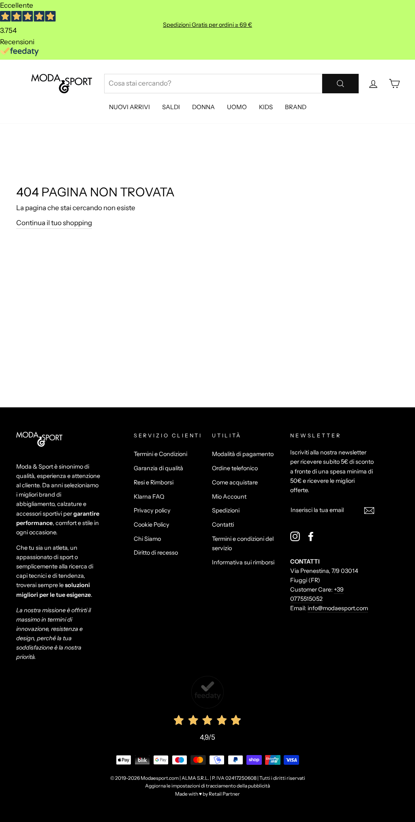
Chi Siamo (147, 538)
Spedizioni (226, 510)
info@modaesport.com (338, 608)
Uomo (237, 107)
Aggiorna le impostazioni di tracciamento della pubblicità (207, 786)
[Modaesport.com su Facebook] (311, 536)
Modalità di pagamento (243, 454)
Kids (266, 107)
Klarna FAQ (149, 496)
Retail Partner (224, 794)
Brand (295, 107)
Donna (203, 107)
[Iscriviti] (369, 510)
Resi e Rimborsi (153, 482)
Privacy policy (152, 510)
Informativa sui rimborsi (243, 562)
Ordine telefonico (235, 468)
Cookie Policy (151, 524)
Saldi (171, 107)
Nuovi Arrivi (129, 107)
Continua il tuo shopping (54, 223)
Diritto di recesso (156, 552)
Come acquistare (235, 482)
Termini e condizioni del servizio (243, 543)
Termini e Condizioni (160, 454)
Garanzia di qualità (158, 468)
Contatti (223, 524)
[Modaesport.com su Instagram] (295, 536)
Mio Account (229, 496)
